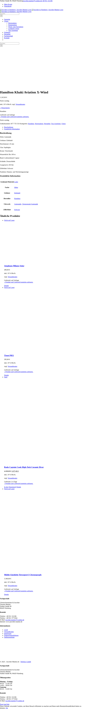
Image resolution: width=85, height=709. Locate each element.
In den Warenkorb (10, 487)
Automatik (17, 204)
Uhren (63, 124)
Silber (16, 187)
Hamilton (31, 124)
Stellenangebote (9, 637)
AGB (6, 630)
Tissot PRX (9, 355)
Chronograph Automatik (30, 204)
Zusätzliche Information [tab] (12, 129)
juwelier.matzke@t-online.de (32, 1)
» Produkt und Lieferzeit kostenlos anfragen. (14, 117)
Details (6, 286)
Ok (7, 708)
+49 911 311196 (47, 1)
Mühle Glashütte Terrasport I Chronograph (22, 575)
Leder (16, 182)
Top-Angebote (56, 124)
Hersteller (47, 124)
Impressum (7, 633)
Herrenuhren (39, 124)
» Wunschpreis (5, 108)
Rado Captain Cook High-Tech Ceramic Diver (24, 467)
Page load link (4, 704)
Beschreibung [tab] (8, 127)
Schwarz (17, 210)
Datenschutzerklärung (11, 635)
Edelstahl (17, 193)
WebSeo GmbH (26, 662)
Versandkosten (20, 104)
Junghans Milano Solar (14, 266)
